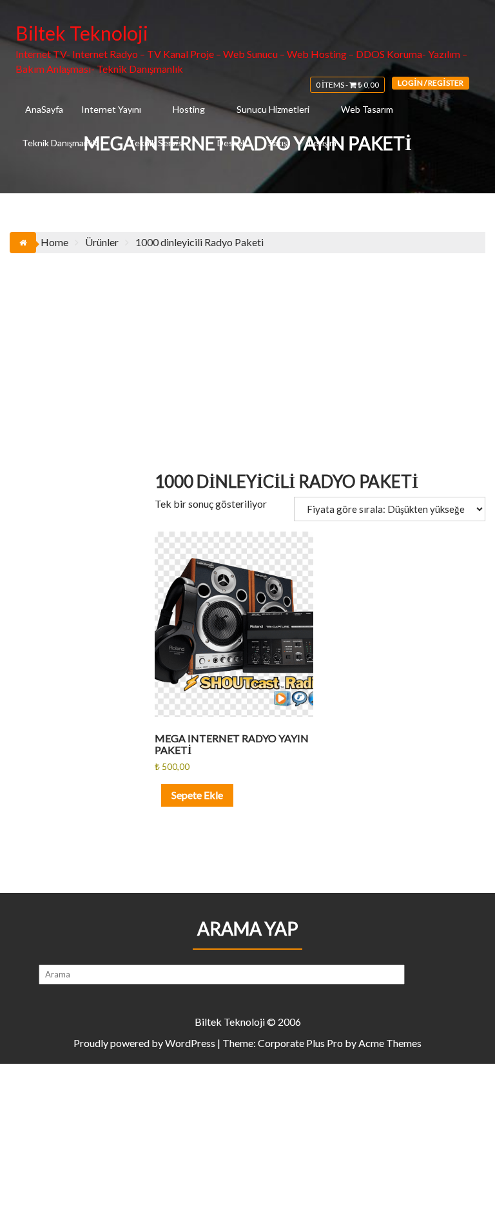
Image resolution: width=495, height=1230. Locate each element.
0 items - (347, 85)
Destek (232, 142)
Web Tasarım (367, 109)
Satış (277, 142)
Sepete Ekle (197, 795)
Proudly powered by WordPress (144, 1043)
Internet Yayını (111, 109)
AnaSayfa (44, 109)
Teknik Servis (155, 142)
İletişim (322, 142)
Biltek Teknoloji (81, 32)
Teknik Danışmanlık (59, 142)
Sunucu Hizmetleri (273, 109)
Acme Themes (390, 1043)
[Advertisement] (247, 350)
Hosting (189, 109)
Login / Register (430, 83)
